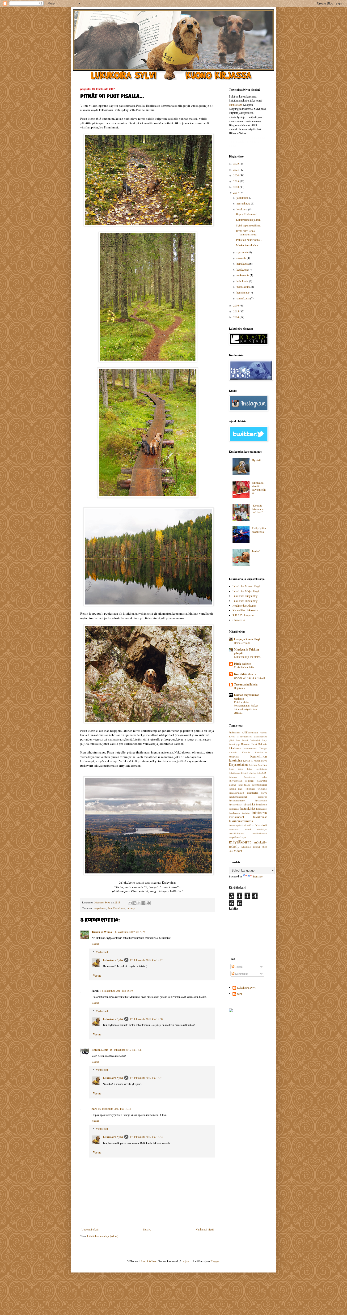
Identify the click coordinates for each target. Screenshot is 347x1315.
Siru (239, 994)
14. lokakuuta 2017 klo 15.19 (116, 990)
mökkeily (260, 842)
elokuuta (242, 258)
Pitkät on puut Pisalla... (249, 240)
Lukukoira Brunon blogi (246, 586)
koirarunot (234, 808)
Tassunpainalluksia (246, 684)
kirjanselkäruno (237, 800)
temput (256, 846)
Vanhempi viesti (205, 1229)
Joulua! (256, 551)
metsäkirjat (262, 829)
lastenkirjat (247, 808)
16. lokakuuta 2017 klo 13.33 (114, 1109)
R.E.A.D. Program (243, 615)
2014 (236, 317)
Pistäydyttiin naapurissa (259, 529)
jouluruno (262, 788)
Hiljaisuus (239, 688)
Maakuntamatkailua (247, 245)
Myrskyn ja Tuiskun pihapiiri (246, 651)
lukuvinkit (261, 825)
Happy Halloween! (246, 214)
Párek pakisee (242, 664)
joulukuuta (243, 198)
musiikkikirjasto (236, 833)
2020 (236, 175)
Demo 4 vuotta (242, 643)
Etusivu (147, 1229)
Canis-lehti (255, 740)
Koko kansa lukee (240, 768)
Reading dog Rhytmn (244, 605)
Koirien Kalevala (258, 764)
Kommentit (241, 973)
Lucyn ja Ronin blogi (247, 639)
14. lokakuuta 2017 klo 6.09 (129, 932)
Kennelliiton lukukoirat (245, 610)
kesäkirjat (262, 796)
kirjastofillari (235, 804)
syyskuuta (243, 252)
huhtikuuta (243, 281)
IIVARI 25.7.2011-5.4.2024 (249, 677)
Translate (257, 876)
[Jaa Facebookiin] (143, 903)
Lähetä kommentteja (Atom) (102, 1236)
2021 (236, 169)
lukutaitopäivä (235, 825)
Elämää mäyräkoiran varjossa (246, 697)
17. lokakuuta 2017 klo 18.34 (146, 1137)
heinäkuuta (243, 263)
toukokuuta (243, 275)
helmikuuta (243, 292)
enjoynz (187, 1261)
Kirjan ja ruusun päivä (255, 760)
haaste (247, 784)
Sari (94, 1109)
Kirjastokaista (238, 764)
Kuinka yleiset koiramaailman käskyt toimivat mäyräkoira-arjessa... (246, 707)
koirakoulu (261, 804)
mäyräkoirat (100, 908)
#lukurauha (234, 732)
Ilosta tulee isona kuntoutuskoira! (246, 232)
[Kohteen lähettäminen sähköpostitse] (130, 903)
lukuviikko (249, 825)
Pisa (110, 908)
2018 (236, 187)
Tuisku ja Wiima (102, 932)
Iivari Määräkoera (245, 674)
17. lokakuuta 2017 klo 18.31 (146, 1078)
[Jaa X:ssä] (139, 903)
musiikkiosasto (260, 833)
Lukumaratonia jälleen (248, 219)
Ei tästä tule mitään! (244, 667)
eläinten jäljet (236, 784)
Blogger (215, 1261)
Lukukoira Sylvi (113, 960)
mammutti (234, 829)
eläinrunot (262, 780)
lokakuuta (242, 209)
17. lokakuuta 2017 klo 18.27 (146, 960)
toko (264, 846)
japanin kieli (235, 788)
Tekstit (238, 966)
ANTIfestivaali (250, 732)
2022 (236, 164)
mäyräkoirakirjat (237, 837)
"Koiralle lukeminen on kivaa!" (257, 508)
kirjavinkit (249, 804)
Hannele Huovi (249, 744)
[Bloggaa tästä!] (134, 903)
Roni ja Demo (100, 1050)
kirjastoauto (261, 800)
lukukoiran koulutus (239, 813)
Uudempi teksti (89, 1229)
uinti (231, 851)
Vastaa (95, 943)
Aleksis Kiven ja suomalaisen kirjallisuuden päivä (248, 736)
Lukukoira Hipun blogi (245, 601)
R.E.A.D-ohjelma (248, 773)
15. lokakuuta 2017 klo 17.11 (126, 1049)
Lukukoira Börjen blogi (246, 591)
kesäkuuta (242, 269)
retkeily (131, 908)
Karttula (246, 752)
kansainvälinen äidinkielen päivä (248, 792)
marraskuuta (244, 203)
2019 (236, 181)
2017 (236, 192)
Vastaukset (102, 952)
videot (238, 850)
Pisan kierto (119, 908)
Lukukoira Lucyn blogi (245, 596)
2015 (236, 311)
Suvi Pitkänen (149, 1261)
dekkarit (249, 780)
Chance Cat (239, 620)
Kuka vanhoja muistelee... (248, 657)
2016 (236, 305)
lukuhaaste (261, 808)
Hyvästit (256, 460)
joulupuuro (250, 788)
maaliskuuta (243, 287)
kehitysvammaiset (238, 796)
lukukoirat (260, 817)
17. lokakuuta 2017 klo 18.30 (146, 1019)
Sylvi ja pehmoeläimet (248, 225)
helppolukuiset (259, 784)
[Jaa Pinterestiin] (148, 903)
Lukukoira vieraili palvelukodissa (259, 488)
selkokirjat (246, 846)
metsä (248, 829)
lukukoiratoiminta (241, 821)
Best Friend (242, 740)
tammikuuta (243, 298)
